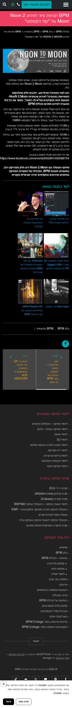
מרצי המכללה (59, 595)
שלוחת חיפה (58, 569)
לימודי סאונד (60, 434)
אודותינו (63, 547)
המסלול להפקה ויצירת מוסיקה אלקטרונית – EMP (39, 509)
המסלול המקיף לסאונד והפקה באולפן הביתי (43, 520)
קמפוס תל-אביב (56, 563)
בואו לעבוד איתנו (58, 616)
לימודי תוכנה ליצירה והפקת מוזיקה (48, 445)
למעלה (36, 641)
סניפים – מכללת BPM (54, 558)
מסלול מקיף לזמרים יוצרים (52, 515)
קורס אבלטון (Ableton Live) (51, 494)
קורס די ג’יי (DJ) (58, 488)
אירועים (63, 584)
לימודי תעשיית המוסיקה (54, 461)
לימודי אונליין (58, 574)
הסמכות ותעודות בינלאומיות (52, 590)
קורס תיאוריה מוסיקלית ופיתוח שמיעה (46, 525)
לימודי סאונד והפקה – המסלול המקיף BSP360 (40, 504)
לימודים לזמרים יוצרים (55, 456)
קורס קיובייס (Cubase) (54, 499)
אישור (8, 701)
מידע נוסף (24, 701)
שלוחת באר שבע (58, 579)
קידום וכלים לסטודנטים (54, 606)
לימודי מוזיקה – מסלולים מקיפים (49, 424)
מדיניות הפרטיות (16, 654)
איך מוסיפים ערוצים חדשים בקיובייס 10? (58, 221)
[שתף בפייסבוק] (65, 344)
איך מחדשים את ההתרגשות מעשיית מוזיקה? (33, 223)
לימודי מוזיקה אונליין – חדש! (52, 429)
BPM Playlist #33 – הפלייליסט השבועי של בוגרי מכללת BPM (32, 311)
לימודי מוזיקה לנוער (57, 466)
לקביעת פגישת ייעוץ (36, 4)
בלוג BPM (61, 553)
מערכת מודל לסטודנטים (54, 611)
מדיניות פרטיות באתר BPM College (46, 622)
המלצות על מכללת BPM (53, 600)
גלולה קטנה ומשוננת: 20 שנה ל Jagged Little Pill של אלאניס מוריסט (56, 265)
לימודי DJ (62, 440)
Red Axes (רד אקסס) (57, 307)
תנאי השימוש (62, 658)
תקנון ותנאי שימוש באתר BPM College (44, 627)
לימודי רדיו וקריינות (57, 450)
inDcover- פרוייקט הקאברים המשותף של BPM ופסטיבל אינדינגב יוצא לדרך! (31, 267)
